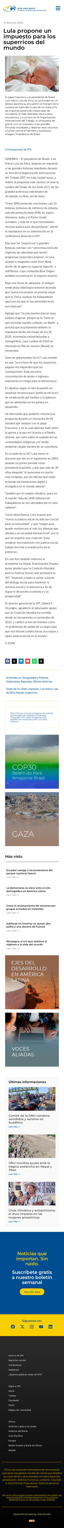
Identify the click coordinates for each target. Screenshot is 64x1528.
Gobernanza (13, 681)
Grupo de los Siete (16, 688)
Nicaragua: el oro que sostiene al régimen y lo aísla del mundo (26, 943)
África (12, 1421)
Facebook (14, 1400)
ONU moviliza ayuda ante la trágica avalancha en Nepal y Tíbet (30, 1166)
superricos (31, 692)
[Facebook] (13, 1326)
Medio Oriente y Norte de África (25, 1445)
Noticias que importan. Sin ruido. (32, 1258)
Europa (12, 1440)
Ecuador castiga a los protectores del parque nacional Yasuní (29, 872)
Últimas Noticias (42, 681)
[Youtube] (41, 1326)
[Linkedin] (50, 1326)
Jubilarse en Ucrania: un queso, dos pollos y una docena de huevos (28, 925)
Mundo (20, 692)
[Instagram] (31, 1326)
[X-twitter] (22, 1326)
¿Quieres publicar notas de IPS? (25, 1374)
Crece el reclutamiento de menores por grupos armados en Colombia (31, 907)
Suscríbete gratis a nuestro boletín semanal (32, 1277)
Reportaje (26, 681)
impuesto (33, 688)
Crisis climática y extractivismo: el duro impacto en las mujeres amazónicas (32, 1214)
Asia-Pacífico (16, 1436)
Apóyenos (14, 1369)
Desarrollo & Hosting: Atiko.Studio (32, 1514)
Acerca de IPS (16, 1355)
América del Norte (18, 1431)
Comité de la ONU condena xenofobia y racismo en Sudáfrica (29, 1119)
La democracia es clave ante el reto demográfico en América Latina (28, 889)
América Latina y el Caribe (22, 1426)
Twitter (12, 1395)
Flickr (12, 1405)
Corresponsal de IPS (18, 149)
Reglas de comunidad (20, 1410)
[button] (7, 661)
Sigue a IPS (15, 1386)
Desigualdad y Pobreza (35, 677)
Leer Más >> (12, 877)
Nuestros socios (17, 1360)
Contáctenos (15, 1365)
